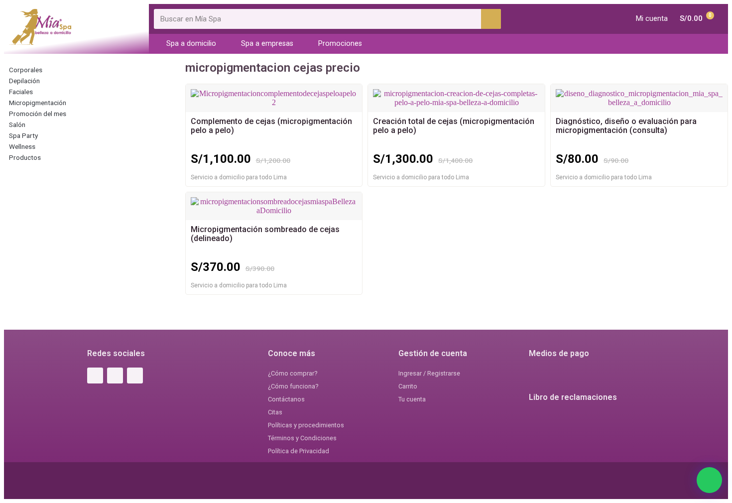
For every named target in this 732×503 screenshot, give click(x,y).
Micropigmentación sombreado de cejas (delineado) (265, 234)
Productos (25, 157)
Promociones (340, 43)
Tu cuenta (412, 399)
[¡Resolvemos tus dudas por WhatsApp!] (709, 480)
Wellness (22, 146)
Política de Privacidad (298, 451)
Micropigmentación (37, 103)
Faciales (21, 92)
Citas (275, 412)
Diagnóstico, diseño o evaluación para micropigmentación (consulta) (626, 126)
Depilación (24, 81)
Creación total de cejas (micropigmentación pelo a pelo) (453, 126)
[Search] (491, 19)
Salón (17, 124)
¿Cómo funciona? (293, 386)
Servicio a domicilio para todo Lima (239, 177)
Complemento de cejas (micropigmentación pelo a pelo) (271, 126)
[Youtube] (135, 375)
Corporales (25, 70)
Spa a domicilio (191, 43)
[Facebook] (95, 375)
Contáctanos (286, 399)
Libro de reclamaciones (573, 397)
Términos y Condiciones (302, 438)
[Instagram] (115, 375)
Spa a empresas (267, 43)
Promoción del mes (37, 114)
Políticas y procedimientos (306, 425)
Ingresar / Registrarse (429, 373)
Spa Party (23, 135)
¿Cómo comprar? (292, 373)
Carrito (407, 386)
